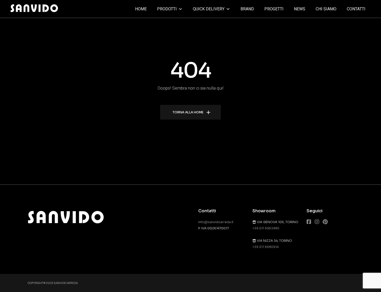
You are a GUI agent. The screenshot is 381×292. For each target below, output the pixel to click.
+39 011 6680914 (265, 247)
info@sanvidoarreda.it (216, 222)
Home (141, 9)
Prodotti (167, 9)
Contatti (356, 9)
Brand (247, 9)
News (299, 9)
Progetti (274, 9)
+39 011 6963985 (265, 228)
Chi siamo (326, 9)
